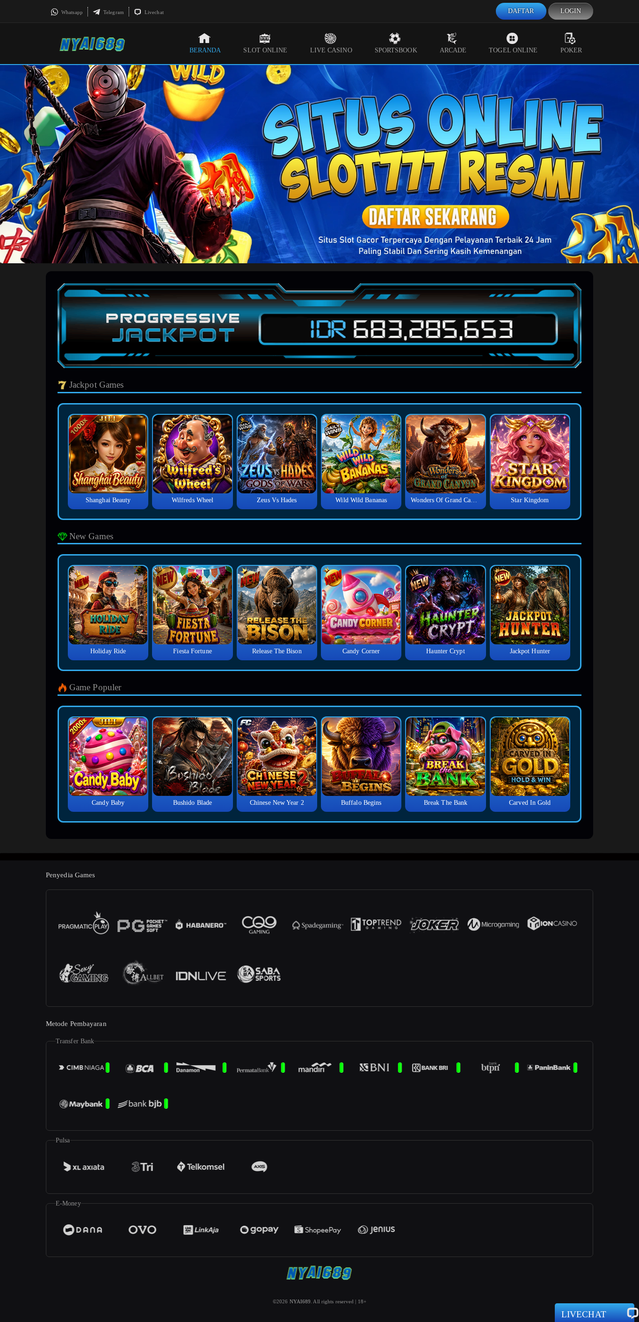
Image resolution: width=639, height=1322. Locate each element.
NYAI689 (300, 1301)
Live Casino (331, 50)
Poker (571, 50)
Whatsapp (71, 12)
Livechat (153, 12)
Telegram (113, 12)
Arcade (453, 50)
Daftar (521, 10)
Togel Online (513, 50)
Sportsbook (396, 50)
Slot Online (265, 50)
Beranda (205, 50)
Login (570, 10)
